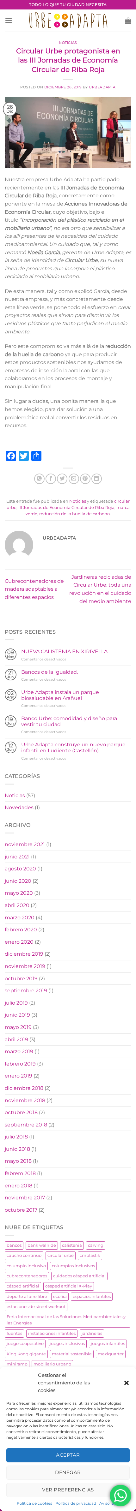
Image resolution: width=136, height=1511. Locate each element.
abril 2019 (16, 1039)
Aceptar (68, 1455)
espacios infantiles (92, 1296)
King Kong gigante (26, 1354)
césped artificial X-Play (68, 1286)
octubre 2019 (21, 979)
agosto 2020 (20, 869)
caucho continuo (24, 1255)
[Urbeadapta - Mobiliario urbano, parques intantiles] (68, 20)
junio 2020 (18, 881)
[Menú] (8, 20)
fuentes (14, 1333)
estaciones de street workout (36, 1306)
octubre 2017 (21, 1210)
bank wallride (42, 1245)
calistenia (72, 1245)
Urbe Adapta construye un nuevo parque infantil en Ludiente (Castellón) (73, 748)
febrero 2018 (20, 1173)
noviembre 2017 (25, 1198)
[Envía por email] (74, 479)
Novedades (19, 807)
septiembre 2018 (26, 1125)
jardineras (92, 1333)
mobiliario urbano (52, 1364)
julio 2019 (16, 1003)
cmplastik (90, 1255)
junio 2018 (17, 1149)
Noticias (68, 42)
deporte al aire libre (27, 1296)
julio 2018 (16, 1137)
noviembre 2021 (25, 844)
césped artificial (23, 1286)
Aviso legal (109, 1503)
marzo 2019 (19, 1051)
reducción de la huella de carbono (74, 513)
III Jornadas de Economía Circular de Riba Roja (66, 507)
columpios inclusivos (73, 1265)
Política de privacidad (75, 1503)
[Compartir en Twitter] (62, 479)
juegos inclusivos (67, 1343)
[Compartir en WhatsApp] (39, 479)
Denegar (68, 1472)
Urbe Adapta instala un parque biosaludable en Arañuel (60, 695)
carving (95, 1245)
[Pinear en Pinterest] (85, 479)
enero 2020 (19, 942)
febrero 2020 (21, 930)
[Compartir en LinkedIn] (96, 479)
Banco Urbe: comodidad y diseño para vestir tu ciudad (69, 721)
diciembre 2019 (24, 954)
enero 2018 (18, 1186)
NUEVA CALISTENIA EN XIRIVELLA (64, 651)
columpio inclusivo (26, 1265)
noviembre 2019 (25, 966)
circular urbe (60, 1255)
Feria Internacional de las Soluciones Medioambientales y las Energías (66, 1319)
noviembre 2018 (25, 1100)
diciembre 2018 (24, 1088)
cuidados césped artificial (79, 1276)
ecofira (60, 1296)
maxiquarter (111, 1354)
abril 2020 (17, 905)
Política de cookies (34, 1503)
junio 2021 (17, 857)
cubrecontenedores (27, 1276)
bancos (14, 1245)
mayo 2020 (19, 893)
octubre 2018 (21, 1112)
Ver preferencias (68, 1490)
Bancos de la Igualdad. (49, 672)
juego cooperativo (25, 1343)
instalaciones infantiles (52, 1333)
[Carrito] (128, 20)
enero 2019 (18, 1076)
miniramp (17, 1364)
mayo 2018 (18, 1161)
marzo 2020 (19, 918)
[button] (126, 1383)
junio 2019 (17, 1015)
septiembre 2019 (26, 991)
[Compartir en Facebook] (51, 479)
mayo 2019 (18, 1027)
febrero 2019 (20, 1064)
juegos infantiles (108, 1343)
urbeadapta (102, 87)
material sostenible (72, 1354)
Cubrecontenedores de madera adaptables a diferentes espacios (34, 589)
